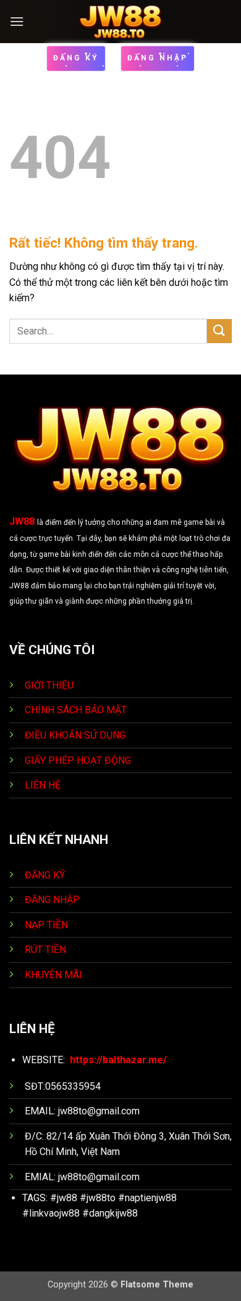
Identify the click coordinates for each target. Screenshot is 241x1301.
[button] (16, 21)
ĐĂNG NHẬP (52, 900)
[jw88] (120, 21)
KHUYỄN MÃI (55, 975)
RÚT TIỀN (47, 949)
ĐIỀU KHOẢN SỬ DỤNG (75, 735)
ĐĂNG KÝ (45, 875)
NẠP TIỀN (47, 925)
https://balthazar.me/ (118, 1060)
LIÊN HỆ (43, 785)
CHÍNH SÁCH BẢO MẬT (76, 710)
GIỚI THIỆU (49, 685)
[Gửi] (219, 331)
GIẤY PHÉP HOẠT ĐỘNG (78, 760)
